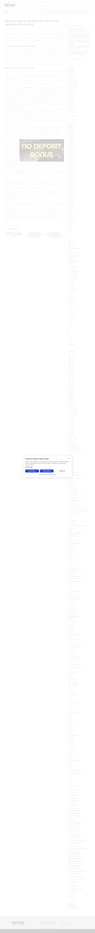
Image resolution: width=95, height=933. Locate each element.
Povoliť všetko (32, 471)
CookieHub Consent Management (49, 474)
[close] (69, 458)
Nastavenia (62, 471)
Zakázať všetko (47, 471)
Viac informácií (29, 467)
